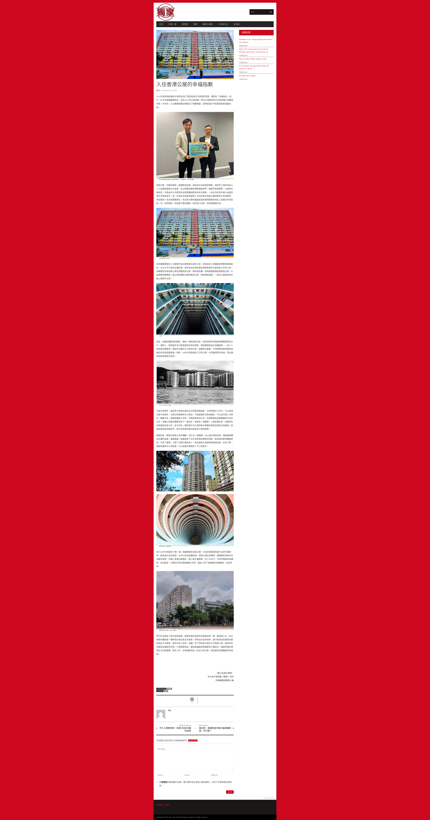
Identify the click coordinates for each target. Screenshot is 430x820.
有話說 (237, 24)
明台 (158, 90)
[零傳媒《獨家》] (185, 12)
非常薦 (169, 689)
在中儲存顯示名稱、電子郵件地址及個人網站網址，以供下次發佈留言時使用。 (195, 784)
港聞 (195, 24)
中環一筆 (172, 24)
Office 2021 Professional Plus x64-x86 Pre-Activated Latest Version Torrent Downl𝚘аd (254, 50)
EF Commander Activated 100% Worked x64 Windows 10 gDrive (254, 67)
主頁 (161, 24)
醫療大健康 (208, 24)
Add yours (193, 740)
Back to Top (268, 798)
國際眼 (185, 24)
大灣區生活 (223, 24)
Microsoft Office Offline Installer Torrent (252, 59)
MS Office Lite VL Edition (247, 76)
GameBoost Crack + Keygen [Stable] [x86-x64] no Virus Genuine (255, 40)
